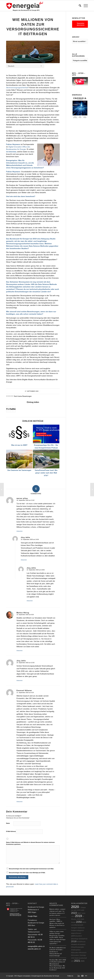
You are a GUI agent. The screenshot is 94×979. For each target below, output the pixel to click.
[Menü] (84, 5)
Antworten (20, 531)
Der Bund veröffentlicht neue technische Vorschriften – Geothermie (57, 949)
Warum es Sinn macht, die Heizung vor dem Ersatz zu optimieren (56, 925)
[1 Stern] (7, 396)
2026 (83, 913)
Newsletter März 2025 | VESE (57, 960)
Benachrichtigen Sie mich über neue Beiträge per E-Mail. (27, 872)
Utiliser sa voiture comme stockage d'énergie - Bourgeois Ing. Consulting (56, 933)
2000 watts (80, 910)
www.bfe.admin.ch (34, 949)
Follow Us (70, 976)
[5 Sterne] (12, 396)
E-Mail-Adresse (11, 831)
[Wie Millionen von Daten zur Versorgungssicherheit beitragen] (33, 52)
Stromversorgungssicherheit (17, 88)
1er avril (73, 910)
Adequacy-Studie (48, 239)
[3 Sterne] (10, 396)
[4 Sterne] (11, 396)
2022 (74, 912)
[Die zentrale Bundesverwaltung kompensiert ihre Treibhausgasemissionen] (2, 489)
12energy (82, 955)
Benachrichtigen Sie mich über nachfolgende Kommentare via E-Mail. (31, 868)
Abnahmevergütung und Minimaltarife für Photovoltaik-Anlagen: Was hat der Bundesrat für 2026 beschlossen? (57, 966)
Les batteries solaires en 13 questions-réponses (57, 914)
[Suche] (78, 5)
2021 (77, 960)
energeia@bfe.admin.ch (36, 946)
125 (72, 961)
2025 (82, 961)
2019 (78, 916)
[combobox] (25, 66)
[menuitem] (78, 5)
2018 (73, 941)
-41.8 (73, 916)
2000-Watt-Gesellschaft (79, 958)
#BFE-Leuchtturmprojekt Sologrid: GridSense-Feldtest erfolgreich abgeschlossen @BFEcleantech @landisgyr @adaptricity (79, 930)
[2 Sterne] (8, 396)
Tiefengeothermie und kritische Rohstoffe (55, 955)
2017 (79, 913)
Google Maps (32, 916)
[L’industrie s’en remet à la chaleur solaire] (92, 489)
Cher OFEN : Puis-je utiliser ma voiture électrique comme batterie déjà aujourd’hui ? (57, 940)
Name (8, 823)
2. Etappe (82, 907)
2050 (79, 921)
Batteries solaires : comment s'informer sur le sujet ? (57, 910)
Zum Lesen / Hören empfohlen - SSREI (54, 920)
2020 (75, 907)
